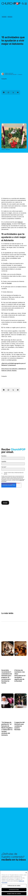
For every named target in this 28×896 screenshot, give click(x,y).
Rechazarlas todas (14, 889)
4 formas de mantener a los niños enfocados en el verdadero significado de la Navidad (19, 675)
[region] (14, 883)
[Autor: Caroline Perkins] (4, 706)
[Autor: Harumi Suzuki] (4, 654)
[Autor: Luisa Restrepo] (17, 706)
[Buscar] (23, 3)
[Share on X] (13, 92)
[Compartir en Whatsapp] (8, 92)
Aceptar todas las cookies (14, 893)
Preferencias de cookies (14, 885)
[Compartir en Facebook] (3, 92)
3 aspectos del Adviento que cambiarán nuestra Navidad (19, 726)
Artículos (10, 16)
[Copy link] (17, 92)
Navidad (9, 283)
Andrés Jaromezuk (9, 73)
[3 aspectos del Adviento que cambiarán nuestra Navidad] (20, 700)
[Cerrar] (26, 872)
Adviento (4, 16)
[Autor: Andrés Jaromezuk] (2, 74)
